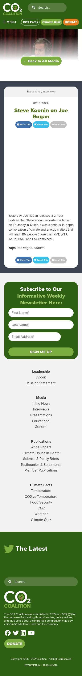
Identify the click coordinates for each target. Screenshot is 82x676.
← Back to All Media (41, 61)
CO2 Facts (30, 22)
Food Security (41, 502)
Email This (59, 124)
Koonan (39, 248)
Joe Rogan (24, 248)
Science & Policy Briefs (41, 458)
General (41, 426)
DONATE (71, 22)
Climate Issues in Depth (41, 453)
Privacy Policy (32, 665)
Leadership (41, 371)
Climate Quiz (51, 22)
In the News (41, 403)
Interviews (49, 92)
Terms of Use (50, 665)
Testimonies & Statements (41, 464)
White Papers (41, 447)
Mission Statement (41, 383)
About (41, 377)
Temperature (41, 490)
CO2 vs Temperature (41, 496)
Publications (41, 441)
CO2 (41, 508)
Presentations (41, 415)
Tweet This (42, 124)
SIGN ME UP (41, 352)
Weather (41, 514)
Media (41, 397)
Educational (34, 92)
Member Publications (41, 470)
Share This (24, 124)
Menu (11, 22)
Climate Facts (41, 485)
